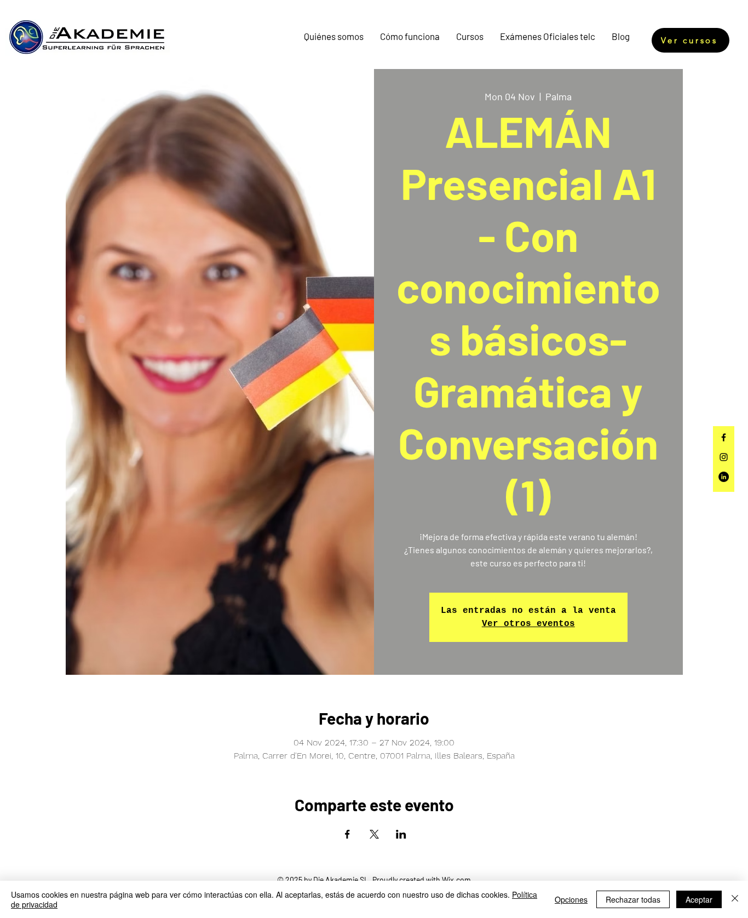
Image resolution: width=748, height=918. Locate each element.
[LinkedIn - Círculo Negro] (723, 477)
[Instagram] (723, 457)
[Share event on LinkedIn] (401, 834)
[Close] (734, 899)
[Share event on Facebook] (347, 834)
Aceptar (699, 899)
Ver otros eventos (528, 624)
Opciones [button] (571, 899)
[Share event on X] (374, 834)
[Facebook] (723, 437)
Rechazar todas (633, 899)
